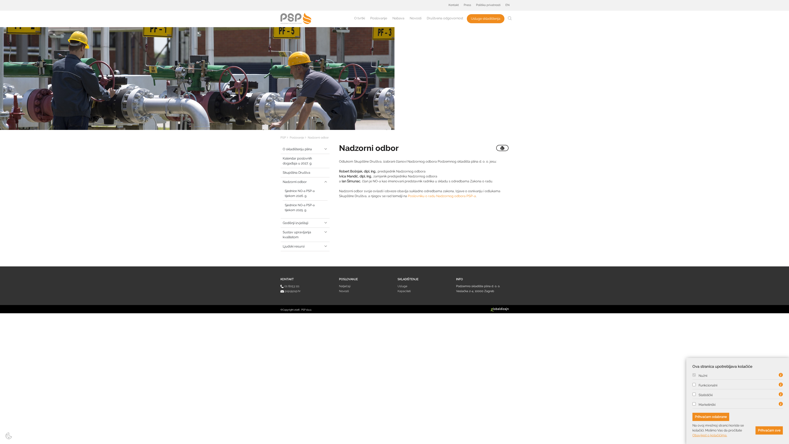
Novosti (415, 18)
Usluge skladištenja (485, 19)
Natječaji (345, 286)
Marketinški (707, 404)
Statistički (706, 395)
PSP (283, 137)
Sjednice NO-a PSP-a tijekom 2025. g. (300, 207)
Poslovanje (378, 18)
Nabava (398, 18)
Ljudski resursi (294, 246)
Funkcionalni (708, 385)
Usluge (402, 286)
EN (507, 5)
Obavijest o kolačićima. (709, 435)
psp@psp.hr (292, 291)
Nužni (703, 375)
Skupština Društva (296, 173)
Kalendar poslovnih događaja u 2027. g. (297, 160)
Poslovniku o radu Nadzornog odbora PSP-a (442, 196)
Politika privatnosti (488, 5)
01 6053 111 (291, 286)
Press (467, 5)
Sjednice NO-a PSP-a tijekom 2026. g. (300, 193)
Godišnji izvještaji (295, 223)
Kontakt (454, 5)
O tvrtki (359, 18)
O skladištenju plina (297, 149)
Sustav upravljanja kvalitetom (297, 234)
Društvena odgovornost (445, 18)
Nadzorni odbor (295, 182)
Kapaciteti (404, 291)
